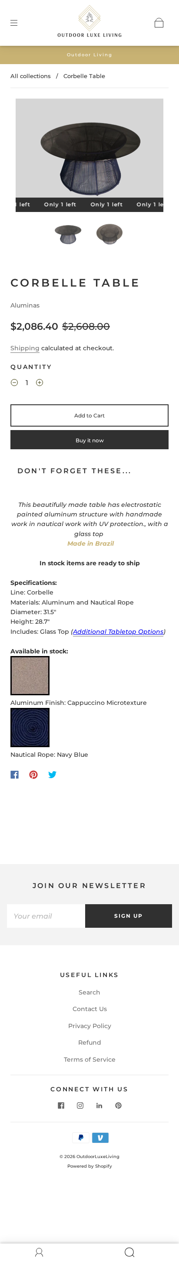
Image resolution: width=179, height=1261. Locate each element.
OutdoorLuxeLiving (97, 1156)
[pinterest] (118, 1105)
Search (89, 992)
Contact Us (90, 1009)
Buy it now (90, 440)
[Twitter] (52, 774)
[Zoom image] (89, 150)
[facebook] (60, 1105)
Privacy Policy (89, 1026)
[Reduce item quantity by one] (14, 384)
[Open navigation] (20, 23)
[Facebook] (14, 774)
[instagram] (80, 1105)
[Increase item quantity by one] (39, 384)
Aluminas (25, 305)
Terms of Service (90, 1059)
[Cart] (159, 22)
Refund (89, 1042)
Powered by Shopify (89, 1166)
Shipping (25, 348)
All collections (30, 75)
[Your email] (46, 916)
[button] (30, 150)
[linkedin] (99, 1105)
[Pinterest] (33, 774)
